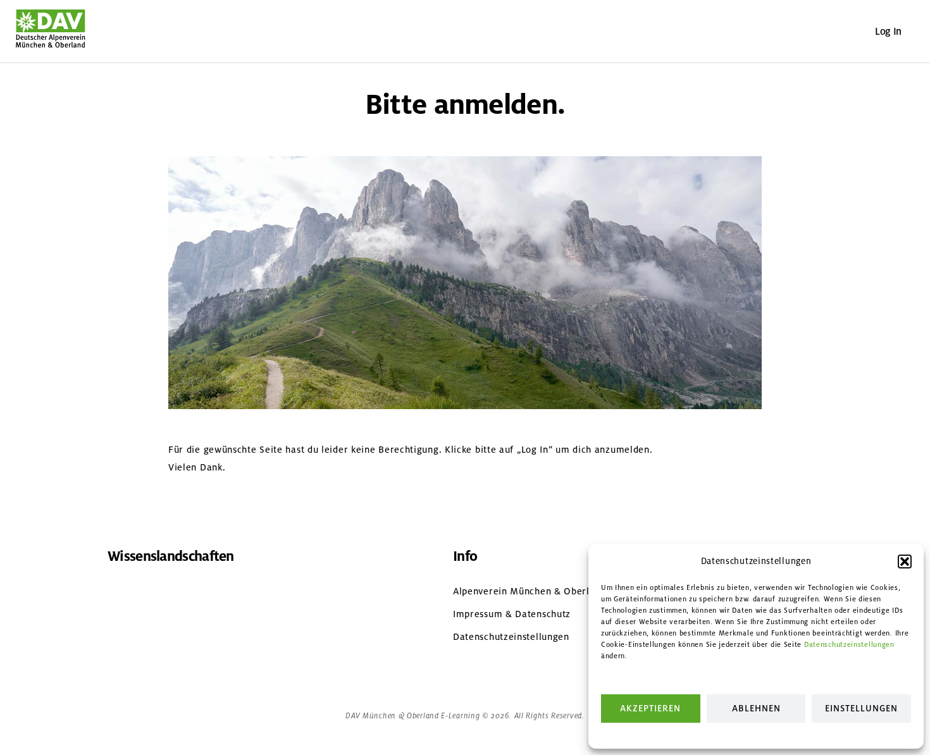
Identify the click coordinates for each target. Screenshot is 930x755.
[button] (904, 561)
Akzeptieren (650, 708)
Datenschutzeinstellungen (849, 645)
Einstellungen (861, 708)
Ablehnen (756, 708)
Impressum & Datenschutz (512, 614)
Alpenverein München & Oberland (529, 591)
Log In (888, 31)
